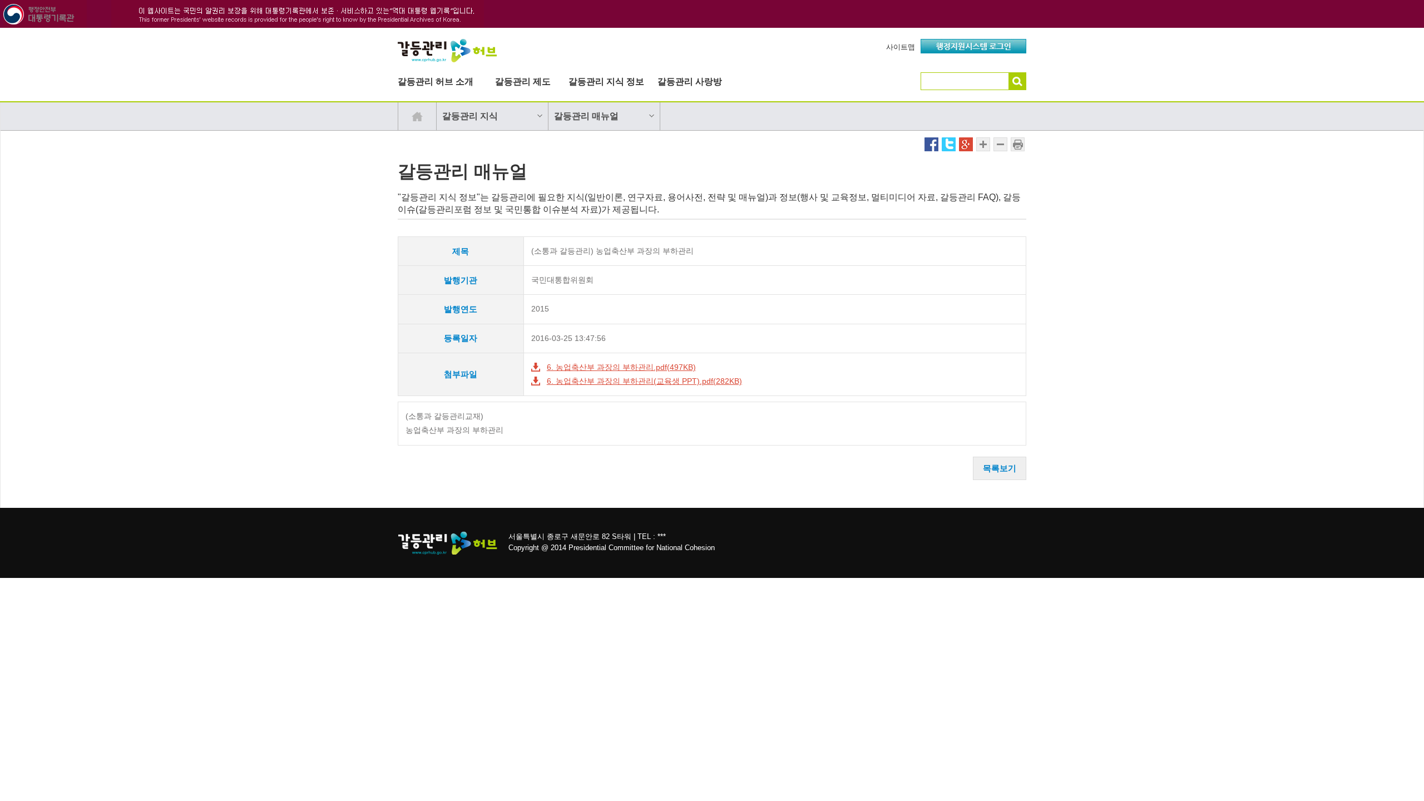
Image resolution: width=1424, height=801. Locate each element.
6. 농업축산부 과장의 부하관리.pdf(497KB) (621, 367)
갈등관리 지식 (470, 116)
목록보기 (999, 468)
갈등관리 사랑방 (689, 81)
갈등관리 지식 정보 (606, 81)
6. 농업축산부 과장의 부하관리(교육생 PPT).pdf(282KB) (644, 381)
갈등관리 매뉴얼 (586, 116)
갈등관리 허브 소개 (435, 81)
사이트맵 (900, 47)
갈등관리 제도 (523, 81)
